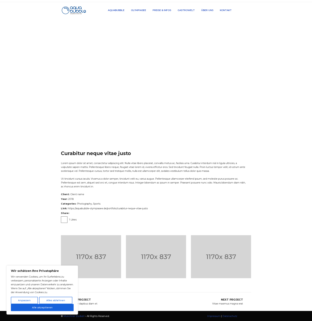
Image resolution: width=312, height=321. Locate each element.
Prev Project (80, 299)
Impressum (213, 316)
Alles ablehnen (55, 300)
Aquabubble (131, 55)
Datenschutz (229, 316)
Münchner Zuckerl (74, 316)
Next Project (232, 299)
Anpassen (24, 300)
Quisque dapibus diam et (83, 303)
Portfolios (147, 55)
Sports (96, 203)
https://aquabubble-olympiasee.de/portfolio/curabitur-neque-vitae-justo (108, 208)
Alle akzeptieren (42, 307)
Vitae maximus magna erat (227, 303)
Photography (84, 203)
